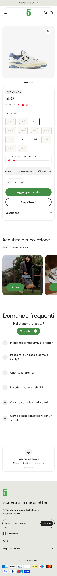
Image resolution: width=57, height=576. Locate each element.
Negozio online (11, 548)
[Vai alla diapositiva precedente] (3, 3)
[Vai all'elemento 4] (32, 82)
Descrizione (12, 212)
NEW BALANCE (14, 92)
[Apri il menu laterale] (6, 13)
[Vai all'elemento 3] (31, 82)
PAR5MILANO (32, 560)
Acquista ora (28, 202)
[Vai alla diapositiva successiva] (54, 3)
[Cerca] (45, 12)
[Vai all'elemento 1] (26, 82)
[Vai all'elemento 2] (29, 82)
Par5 (5, 541)
